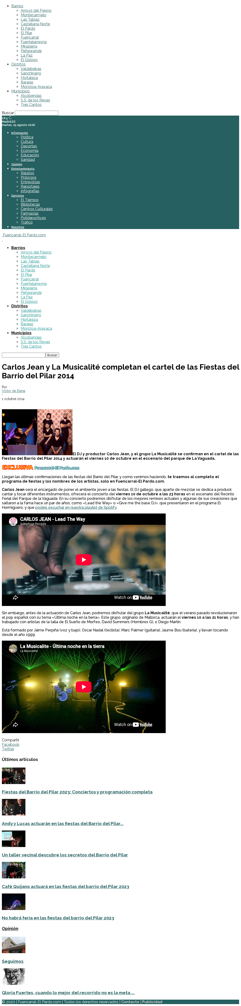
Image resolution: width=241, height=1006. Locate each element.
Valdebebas (31, 69)
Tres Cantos (31, 104)
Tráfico (27, 222)
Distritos (18, 64)
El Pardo (28, 28)
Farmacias (30, 213)
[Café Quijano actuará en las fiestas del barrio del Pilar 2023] (13, 877)
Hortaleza (29, 77)
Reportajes (30, 186)
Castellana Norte (35, 24)
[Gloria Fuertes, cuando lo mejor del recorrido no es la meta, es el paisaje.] (13, 983)
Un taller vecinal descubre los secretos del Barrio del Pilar (65, 854)
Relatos (27, 173)
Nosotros (17, 227)
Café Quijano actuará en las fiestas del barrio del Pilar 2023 (65, 886)
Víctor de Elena (13, 391)
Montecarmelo (33, 15)
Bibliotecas (30, 204)
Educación (30, 155)
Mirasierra (29, 46)
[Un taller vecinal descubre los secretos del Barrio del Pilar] (13, 845)
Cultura (27, 141)
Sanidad (28, 159)
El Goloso (29, 60)
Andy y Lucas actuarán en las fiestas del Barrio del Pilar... (63, 823)
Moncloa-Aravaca (36, 86)
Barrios (17, 6)
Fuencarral (30, 37)
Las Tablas (30, 19)
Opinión (16, 164)
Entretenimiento (23, 169)
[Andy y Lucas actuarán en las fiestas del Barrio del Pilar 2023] (13, 814)
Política (27, 137)
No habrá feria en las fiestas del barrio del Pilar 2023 (58, 917)
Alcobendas (31, 95)
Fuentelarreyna (34, 42)
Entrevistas (30, 182)
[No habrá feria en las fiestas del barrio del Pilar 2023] (13, 908)
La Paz (27, 55)
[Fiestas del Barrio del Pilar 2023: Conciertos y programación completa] (13, 783)
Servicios (17, 195)
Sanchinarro (31, 73)
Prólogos (28, 177)
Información (19, 133)
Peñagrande (31, 51)
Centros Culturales (37, 209)
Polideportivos (33, 218)
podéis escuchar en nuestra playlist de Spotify (75, 507)
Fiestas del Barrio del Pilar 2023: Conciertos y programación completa (77, 791)
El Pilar (26, 33)
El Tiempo (30, 200)
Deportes (29, 146)
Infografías (30, 191)
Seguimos (13, 961)
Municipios (20, 91)
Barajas (27, 82)
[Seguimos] (13, 952)
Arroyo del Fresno (36, 10)
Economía (29, 150)
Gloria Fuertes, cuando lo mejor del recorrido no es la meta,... (68, 992)
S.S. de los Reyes (35, 100)
